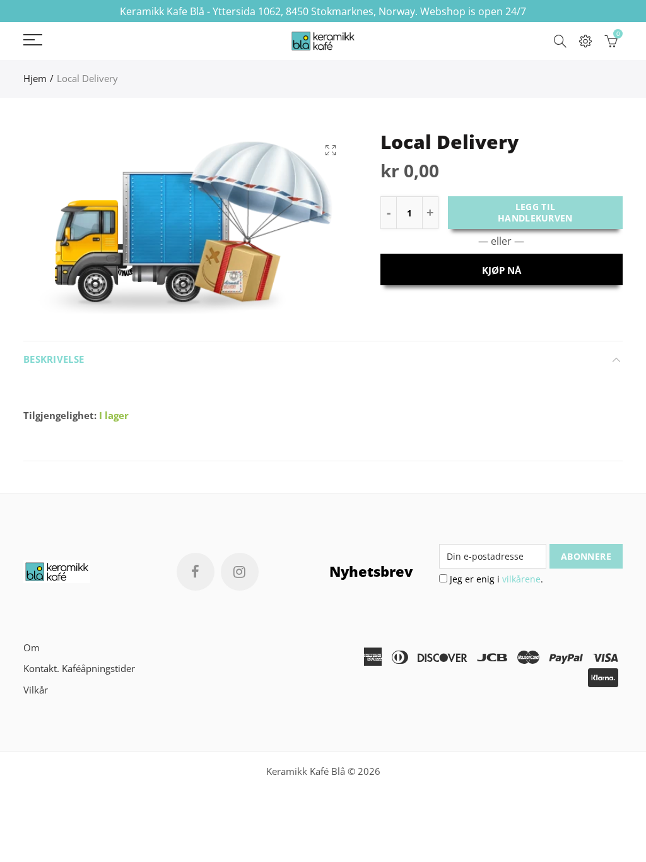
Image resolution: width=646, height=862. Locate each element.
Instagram (240, 572)
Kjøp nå (501, 270)
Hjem (35, 79)
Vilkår (35, 690)
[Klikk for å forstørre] (330, 150)
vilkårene (521, 579)
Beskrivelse (53, 359)
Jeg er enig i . (495, 579)
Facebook (195, 572)
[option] (188, 225)
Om (31, 648)
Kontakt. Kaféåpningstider (79, 669)
